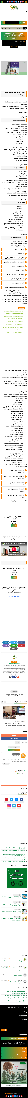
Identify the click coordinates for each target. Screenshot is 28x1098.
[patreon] (23, 2)
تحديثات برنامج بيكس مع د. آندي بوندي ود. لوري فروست (14, 998)
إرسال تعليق (5, 763)
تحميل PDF (14, 44)
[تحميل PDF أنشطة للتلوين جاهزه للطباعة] (24, 896)
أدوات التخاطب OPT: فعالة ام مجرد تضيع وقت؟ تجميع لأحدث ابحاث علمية (13, 851)
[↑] (14, 1091)
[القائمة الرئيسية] (3, 22)
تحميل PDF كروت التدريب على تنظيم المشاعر (14, 324)
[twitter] (12, 2)
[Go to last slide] (5, 702)
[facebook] (18, 2)
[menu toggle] (26, 2)
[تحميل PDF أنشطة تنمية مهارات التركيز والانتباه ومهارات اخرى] (24, 903)
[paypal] (8, 2)
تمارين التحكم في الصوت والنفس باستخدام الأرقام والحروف (13, 861)
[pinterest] (10, 2)
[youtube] (14, 2)
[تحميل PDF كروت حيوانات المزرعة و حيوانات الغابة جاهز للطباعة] (24, 918)
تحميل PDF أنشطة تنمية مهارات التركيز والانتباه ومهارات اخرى (12, 904)
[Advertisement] (14, 353)
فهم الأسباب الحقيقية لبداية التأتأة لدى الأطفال (16, 991)
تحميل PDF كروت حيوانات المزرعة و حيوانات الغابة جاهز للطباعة (11, 919)
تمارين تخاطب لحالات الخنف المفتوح (18, 993)
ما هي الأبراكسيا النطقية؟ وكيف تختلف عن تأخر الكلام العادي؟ (14, 858)
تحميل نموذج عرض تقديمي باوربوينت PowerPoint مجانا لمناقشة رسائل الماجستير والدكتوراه (13, 317)
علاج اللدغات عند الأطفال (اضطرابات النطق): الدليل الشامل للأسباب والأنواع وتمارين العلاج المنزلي (14, 855)
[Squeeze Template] (22, 1093)
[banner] (14, 1087)
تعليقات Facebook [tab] (14, 738)
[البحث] (2, 2)
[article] (14, 686)
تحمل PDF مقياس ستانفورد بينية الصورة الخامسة (11, 912)
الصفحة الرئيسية (21, 44)
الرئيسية (22, 23)
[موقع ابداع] (14, 7)
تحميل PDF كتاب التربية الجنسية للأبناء (15, 321)
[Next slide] (2, 702)
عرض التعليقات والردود (13, 750)
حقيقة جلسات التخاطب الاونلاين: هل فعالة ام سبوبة (15, 995)
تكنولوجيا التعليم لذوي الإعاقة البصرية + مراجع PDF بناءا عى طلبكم (13, 329)
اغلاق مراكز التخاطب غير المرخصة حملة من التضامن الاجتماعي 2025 (15, 1000)
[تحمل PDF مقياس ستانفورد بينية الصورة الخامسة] (24, 911)
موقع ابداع (20, 958)
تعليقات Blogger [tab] (14, 735)
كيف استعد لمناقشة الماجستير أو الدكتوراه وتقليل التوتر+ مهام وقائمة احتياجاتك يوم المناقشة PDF (13, 312)
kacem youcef (16, 754)
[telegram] (16, 2)
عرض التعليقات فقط (13, 747)
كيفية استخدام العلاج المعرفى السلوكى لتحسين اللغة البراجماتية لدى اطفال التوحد (14, 847)
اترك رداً (20, 962)
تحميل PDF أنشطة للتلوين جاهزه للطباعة (15, 333)
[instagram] (21, 2)
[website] (10, 677)
